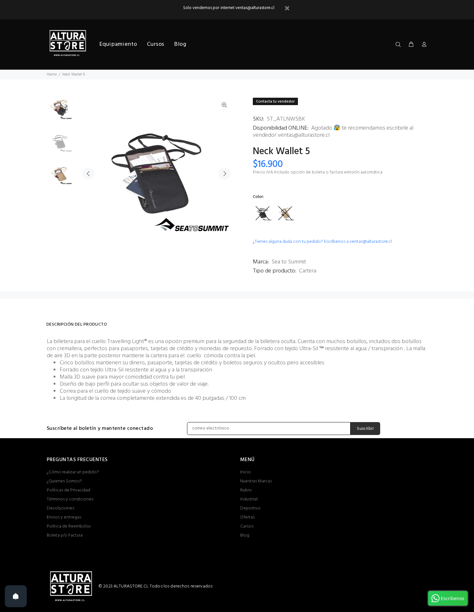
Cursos (246, 526)
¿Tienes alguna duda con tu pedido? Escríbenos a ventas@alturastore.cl (322, 241)
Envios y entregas (64, 517)
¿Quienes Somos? (64, 481)
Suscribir (365, 428)
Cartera (307, 271)
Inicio (245, 472)
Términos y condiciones (70, 499)
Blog (244, 535)
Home (52, 74)
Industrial (249, 499)
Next (224, 173)
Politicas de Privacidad (68, 490)
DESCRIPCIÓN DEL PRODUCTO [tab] (76, 324)
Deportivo (250, 508)
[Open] (16, 596)
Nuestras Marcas (256, 481)
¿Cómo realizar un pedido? (73, 472)
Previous (88, 173)
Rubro (246, 490)
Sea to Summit (289, 262)
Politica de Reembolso (69, 526)
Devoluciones (60, 508)
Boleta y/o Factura (65, 535)
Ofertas (247, 517)
